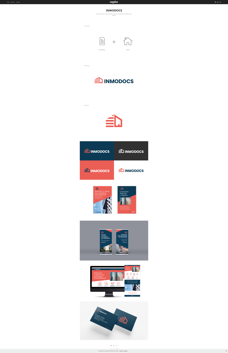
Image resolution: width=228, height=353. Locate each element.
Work (8, 2)
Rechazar (125, 351)
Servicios (13, 2)
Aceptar (121, 351)
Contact (18, 2)
